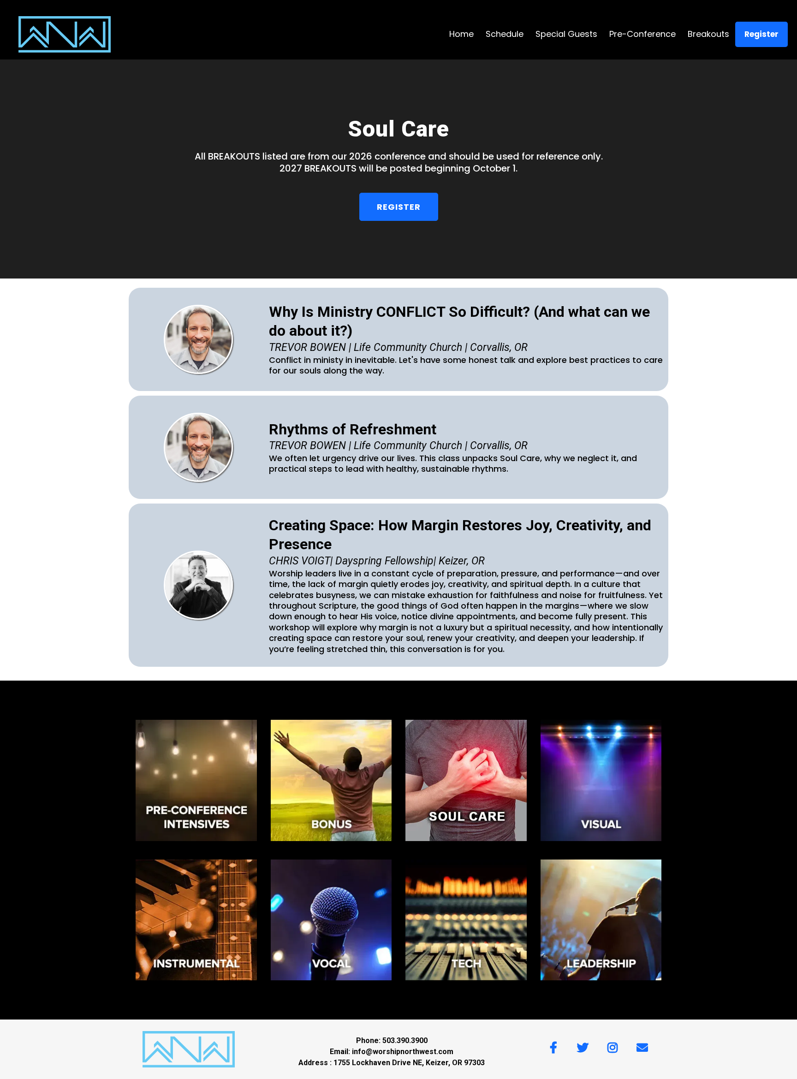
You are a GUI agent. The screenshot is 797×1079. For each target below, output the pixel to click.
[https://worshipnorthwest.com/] (64, 34)
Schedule (504, 34)
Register (761, 34)
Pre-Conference (642, 34)
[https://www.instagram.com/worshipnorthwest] (615, 1046)
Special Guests (566, 34)
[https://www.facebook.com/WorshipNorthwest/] (556, 1046)
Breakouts (708, 34)
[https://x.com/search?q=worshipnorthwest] (585, 1046)
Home (461, 34)
